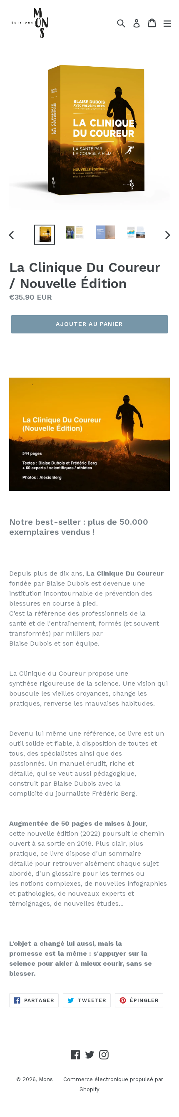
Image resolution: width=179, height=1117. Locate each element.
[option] (44, 235)
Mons (46, 1079)
